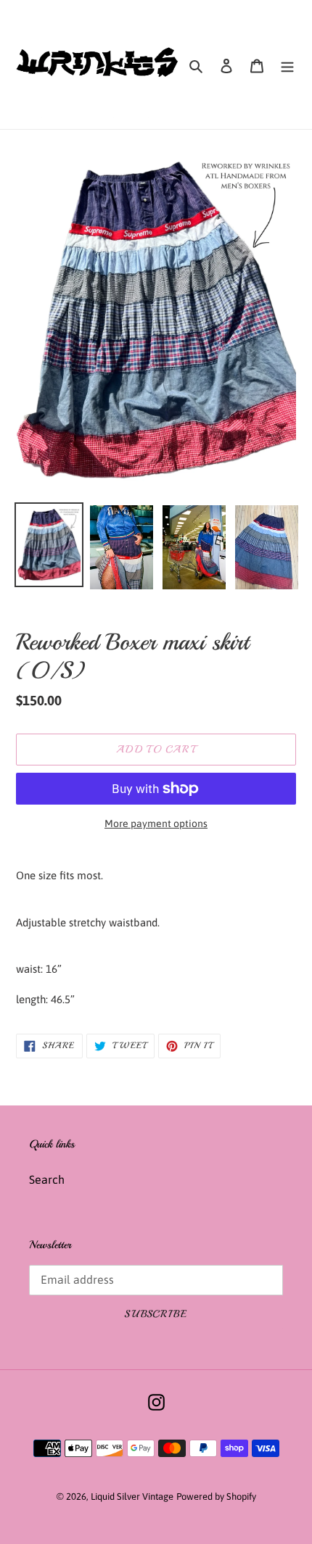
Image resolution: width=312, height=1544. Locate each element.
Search (47, 1179)
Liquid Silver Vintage (132, 1496)
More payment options (156, 823)
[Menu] (287, 64)
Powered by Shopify (216, 1496)
